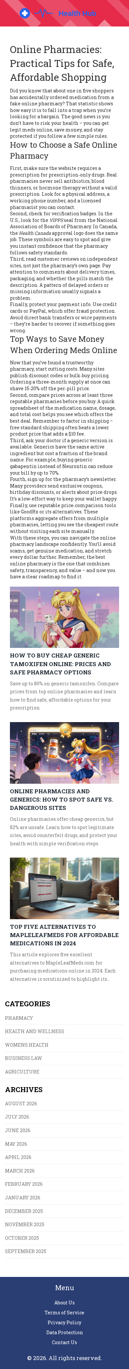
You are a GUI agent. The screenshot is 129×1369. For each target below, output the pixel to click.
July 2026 (17, 1117)
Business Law (23, 1058)
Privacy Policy (64, 1322)
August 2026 (21, 1103)
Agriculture (22, 1072)
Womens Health (27, 1045)
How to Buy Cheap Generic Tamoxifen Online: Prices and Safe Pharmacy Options (60, 664)
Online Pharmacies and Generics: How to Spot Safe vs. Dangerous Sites (61, 799)
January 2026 (22, 1197)
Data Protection (64, 1332)
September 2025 (25, 1251)
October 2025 (22, 1238)
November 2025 (24, 1224)
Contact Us (64, 1342)
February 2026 (24, 1184)
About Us (64, 1302)
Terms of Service (64, 1312)
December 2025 (24, 1211)
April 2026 (18, 1157)
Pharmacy (19, 1018)
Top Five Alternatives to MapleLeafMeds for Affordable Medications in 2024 (64, 935)
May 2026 (16, 1144)
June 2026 (17, 1130)
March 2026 (20, 1171)
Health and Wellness (34, 1031)
